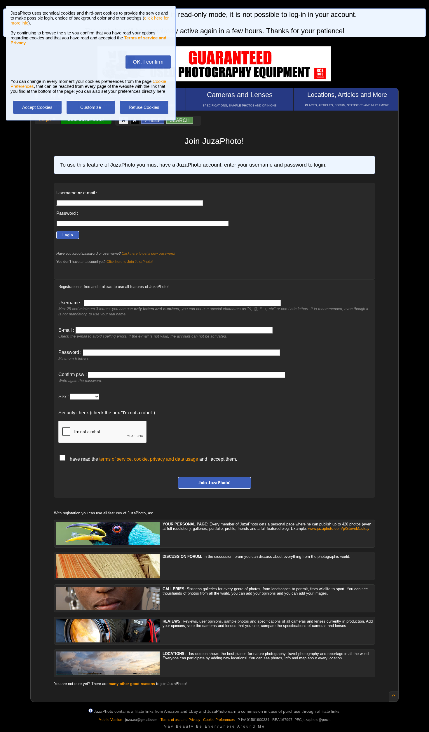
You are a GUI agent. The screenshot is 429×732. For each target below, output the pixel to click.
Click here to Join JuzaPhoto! (130, 262)
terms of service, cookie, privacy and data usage (148, 459)
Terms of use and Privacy (180, 720)
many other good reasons (132, 684)
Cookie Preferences (219, 720)
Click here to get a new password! (148, 253)
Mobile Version (110, 720)
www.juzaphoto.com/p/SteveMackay (338, 528)
